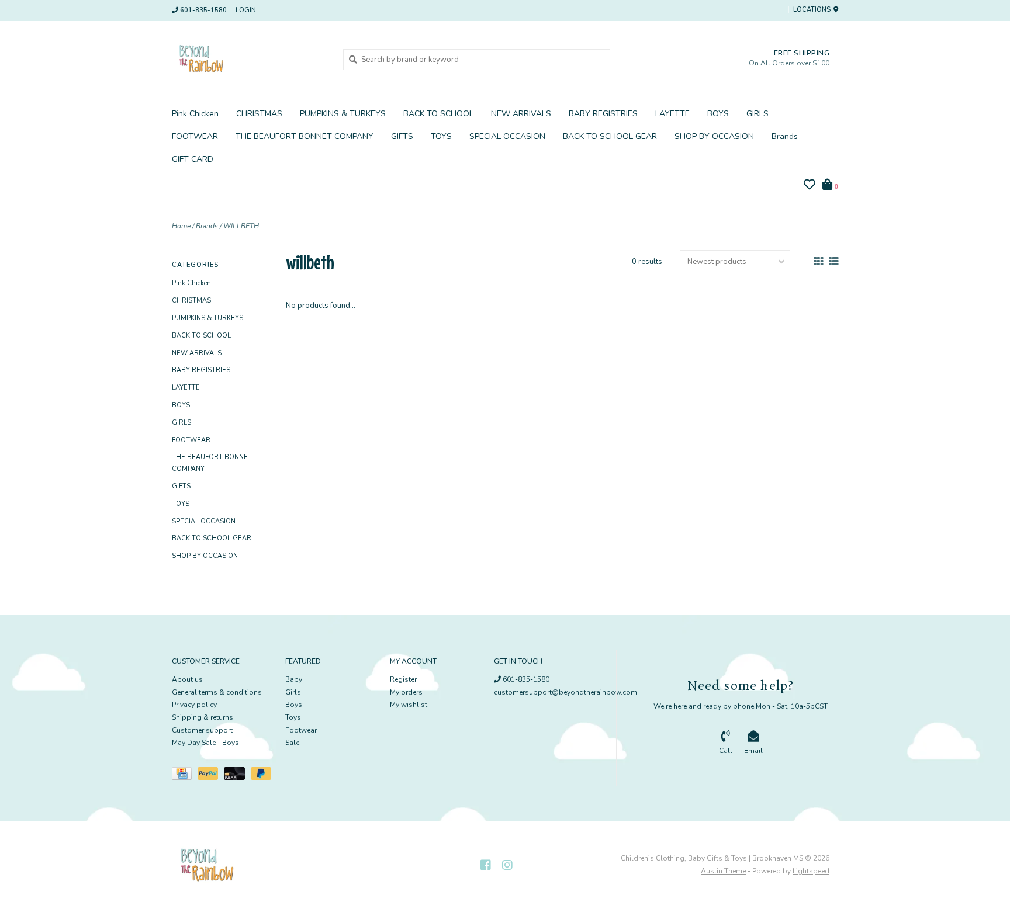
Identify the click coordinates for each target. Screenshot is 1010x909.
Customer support (202, 730)
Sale (292, 742)
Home (181, 226)
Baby (293, 679)
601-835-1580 (525, 679)
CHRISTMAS (259, 113)
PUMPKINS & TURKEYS (343, 113)
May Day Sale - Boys (205, 742)
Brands (785, 136)
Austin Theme (723, 871)
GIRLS (757, 113)
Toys (293, 717)
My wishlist (408, 704)
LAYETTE (672, 113)
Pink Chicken (195, 113)
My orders (406, 692)
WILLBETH (241, 226)
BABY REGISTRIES (603, 113)
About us (187, 679)
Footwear (301, 730)
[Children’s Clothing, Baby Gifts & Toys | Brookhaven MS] (249, 59)
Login (246, 10)
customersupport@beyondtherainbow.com (565, 692)
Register (403, 679)
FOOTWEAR (195, 136)
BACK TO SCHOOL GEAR (610, 136)
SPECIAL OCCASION (507, 136)
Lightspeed (811, 871)
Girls (293, 692)
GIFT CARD (192, 159)
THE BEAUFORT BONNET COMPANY (304, 136)
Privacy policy (194, 704)
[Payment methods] (185, 775)
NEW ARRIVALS (521, 113)
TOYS (441, 136)
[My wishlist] (809, 186)
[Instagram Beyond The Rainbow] (507, 865)
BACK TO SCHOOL (438, 113)
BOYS (718, 113)
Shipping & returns (202, 717)
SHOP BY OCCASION (714, 136)
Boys (293, 704)
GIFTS (402, 136)
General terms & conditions (217, 692)
